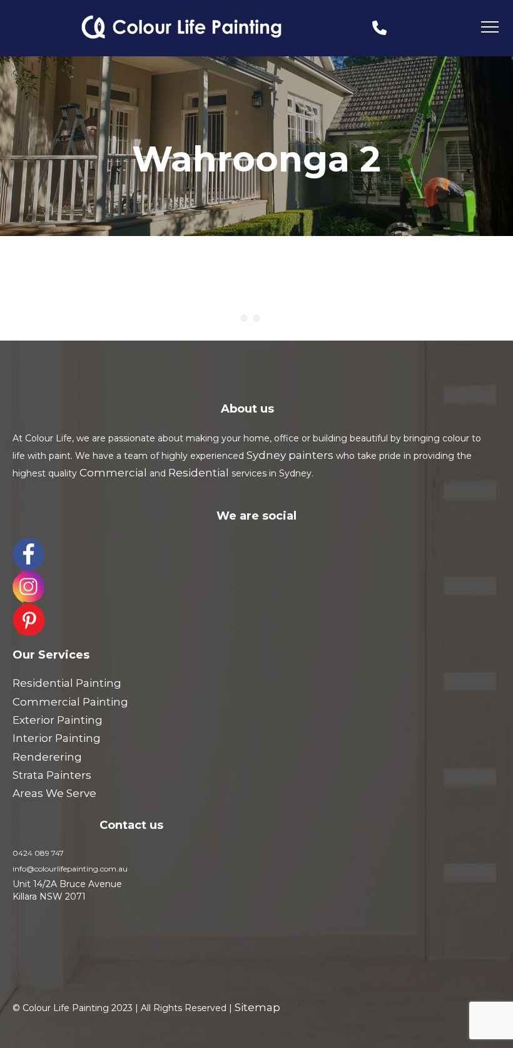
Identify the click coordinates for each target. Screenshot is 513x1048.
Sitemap (257, 1007)
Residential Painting (67, 683)
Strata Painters (52, 775)
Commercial (113, 472)
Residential (198, 472)
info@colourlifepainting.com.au (70, 868)
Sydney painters (289, 455)
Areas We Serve (54, 793)
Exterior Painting (58, 720)
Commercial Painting (70, 702)
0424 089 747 (38, 853)
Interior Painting (57, 738)
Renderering (47, 757)
